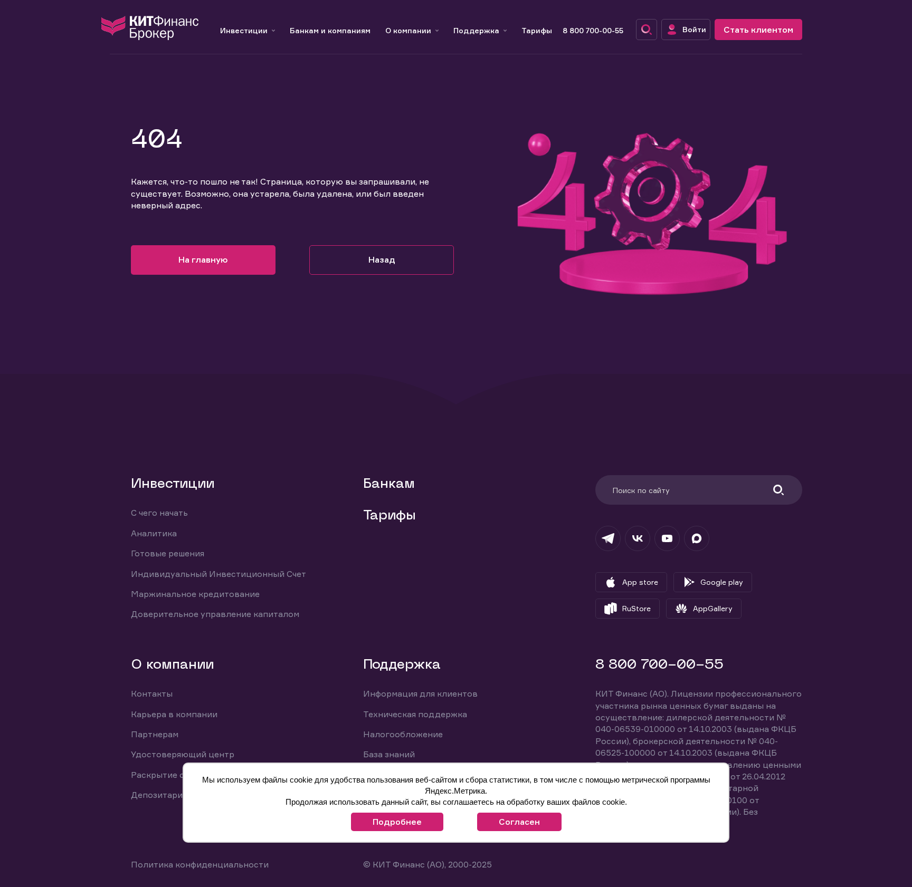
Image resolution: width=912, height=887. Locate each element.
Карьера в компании (174, 714)
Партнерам (154, 734)
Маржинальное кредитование (195, 594)
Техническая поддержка (415, 714)
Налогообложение (403, 734)
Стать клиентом (758, 29)
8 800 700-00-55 (593, 30)
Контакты (152, 693)
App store (640, 581)
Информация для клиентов (420, 693)
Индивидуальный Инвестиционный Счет (218, 573)
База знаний (389, 754)
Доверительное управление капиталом (215, 614)
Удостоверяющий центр (182, 754)
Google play (721, 581)
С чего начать (159, 512)
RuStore (636, 608)
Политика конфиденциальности (200, 864)
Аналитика (154, 533)
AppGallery (713, 608)
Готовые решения (167, 553)
